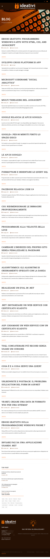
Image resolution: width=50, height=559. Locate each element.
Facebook (15, 498)
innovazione (4, 503)
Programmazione (18, 503)
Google (10, 500)
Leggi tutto (4, 56)
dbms (6, 498)
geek (3, 500)
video (3, 507)
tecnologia (20, 505)
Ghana (6, 500)
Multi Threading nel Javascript (22, 100)
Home (44, 32)
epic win (10, 498)
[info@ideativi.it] (47, 1)
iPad (8, 503)
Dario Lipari (13, 65)
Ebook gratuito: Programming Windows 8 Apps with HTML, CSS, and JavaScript (24, 42)
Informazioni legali (30, 552)
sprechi (16, 505)
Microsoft (12, 503)
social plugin (11, 505)
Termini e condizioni (40, 552)
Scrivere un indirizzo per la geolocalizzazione (12, 478)
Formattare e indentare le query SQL (25, 172)
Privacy (47, 552)
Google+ (14, 500)
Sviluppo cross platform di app (21, 62)
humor (18, 500)
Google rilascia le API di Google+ (22, 117)
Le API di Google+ (12, 154)
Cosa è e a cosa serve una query (22, 366)
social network (5, 505)
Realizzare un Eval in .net (18, 287)
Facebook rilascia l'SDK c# (18, 189)
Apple (3, 498)
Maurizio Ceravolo (14, 47)
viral (6, 507)
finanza (19, 498)
